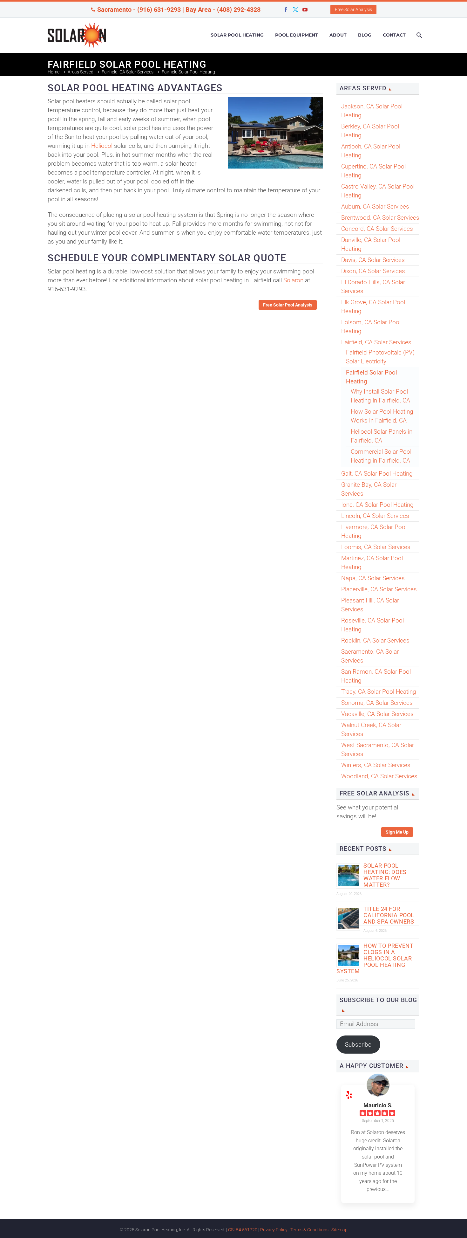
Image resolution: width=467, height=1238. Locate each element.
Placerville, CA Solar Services (379, 589)
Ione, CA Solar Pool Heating (377, 504)
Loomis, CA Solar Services (375, 547)
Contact (394, 35)
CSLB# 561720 (242, 1229)
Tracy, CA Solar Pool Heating (378, 691)
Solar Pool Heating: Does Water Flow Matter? (385, 875)
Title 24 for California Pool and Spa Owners (388, 915)
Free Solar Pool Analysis (287, 304)
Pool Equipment (296, 35)
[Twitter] (295, 9)
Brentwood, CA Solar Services (380, 217)
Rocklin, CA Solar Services (375, 640)
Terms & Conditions (309, 1229)
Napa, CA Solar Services (373, 578)
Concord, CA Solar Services (377, 228)
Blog (364, 35)
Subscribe (358, 1044)
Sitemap (339, 1229)
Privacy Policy (274, 1229)
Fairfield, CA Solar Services (376, 342)
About (338, 35)
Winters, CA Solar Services (375, 765)
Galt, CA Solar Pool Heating (377, 473)
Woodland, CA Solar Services (379, 776)
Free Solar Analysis (353, 9)
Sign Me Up (397, 832)
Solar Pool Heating (237, 35)
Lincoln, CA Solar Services (375, 515)
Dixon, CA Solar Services (373, 271)
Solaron (293, 280)
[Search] (418, 35)
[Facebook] (286, 9)
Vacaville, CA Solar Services (377, 714)
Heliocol (101, 145)
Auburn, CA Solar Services (375, 206)
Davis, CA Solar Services (373, 260)
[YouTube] (305, 9)
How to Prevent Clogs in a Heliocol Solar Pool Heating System (374, 958)
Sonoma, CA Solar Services (377, 702)
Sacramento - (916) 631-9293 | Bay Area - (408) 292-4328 (179, 9)
